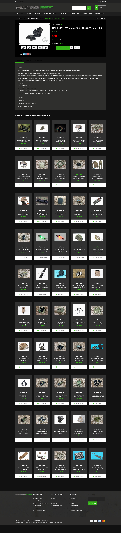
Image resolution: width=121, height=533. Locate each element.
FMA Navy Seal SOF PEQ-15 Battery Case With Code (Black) (42, 396)
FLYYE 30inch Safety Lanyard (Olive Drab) (60, 177)
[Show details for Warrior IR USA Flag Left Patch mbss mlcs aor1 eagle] (79, 274)
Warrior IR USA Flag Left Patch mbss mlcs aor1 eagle (79, 287)
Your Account (38, 505)
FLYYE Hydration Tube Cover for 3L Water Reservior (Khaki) (97, 433)
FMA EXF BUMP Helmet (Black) (60, 432)
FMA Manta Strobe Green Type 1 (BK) (79, 359)
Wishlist (73, 508)
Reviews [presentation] (28, 61)
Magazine (38, 13)
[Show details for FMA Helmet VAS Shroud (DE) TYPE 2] (79, 419)
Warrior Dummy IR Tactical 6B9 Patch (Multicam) (60, 323)
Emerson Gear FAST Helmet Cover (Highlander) (23, 360)
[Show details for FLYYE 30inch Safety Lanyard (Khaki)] (97, 128)
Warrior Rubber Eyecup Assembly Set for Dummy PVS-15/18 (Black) (60, 361)
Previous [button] (19, 48)
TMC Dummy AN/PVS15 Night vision (23, 140)
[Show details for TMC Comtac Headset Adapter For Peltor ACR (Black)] (79, 310)
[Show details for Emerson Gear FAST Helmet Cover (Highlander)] (23, 346)
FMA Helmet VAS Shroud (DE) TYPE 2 (79, 432)
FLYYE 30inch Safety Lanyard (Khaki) (97, 140)
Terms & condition (57, 505)
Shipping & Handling (40, 510)
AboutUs (37, 513)
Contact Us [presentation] (38, 61)
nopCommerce (58, 522)
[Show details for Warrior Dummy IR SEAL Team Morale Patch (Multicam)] (42, 310)
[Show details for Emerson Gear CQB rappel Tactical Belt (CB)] (23, 456)
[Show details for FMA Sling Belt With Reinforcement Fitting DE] (97, 237)
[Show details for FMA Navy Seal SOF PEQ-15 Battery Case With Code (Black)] (42, 383)
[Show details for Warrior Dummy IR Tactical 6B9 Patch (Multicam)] (60, 310)
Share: (20, 54)
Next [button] (49, 48)
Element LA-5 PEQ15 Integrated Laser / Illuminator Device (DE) (23, 287)
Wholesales (37, 508)
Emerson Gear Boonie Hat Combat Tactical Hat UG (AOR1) (23, 214)
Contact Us (55, 508)
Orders (72, 503)
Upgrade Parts (75, 13)
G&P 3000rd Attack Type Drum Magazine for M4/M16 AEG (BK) (60, 287)
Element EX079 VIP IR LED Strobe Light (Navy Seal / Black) (23, 251)
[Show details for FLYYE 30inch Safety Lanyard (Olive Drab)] (60, 164)
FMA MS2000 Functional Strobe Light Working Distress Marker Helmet (60, 396)
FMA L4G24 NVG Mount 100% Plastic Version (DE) (42, 141)
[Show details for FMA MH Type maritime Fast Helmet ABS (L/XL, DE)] (23, 164)
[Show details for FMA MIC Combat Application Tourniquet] (42, 274)
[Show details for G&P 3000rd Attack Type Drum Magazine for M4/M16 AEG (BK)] (60, 274)
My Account (102, 1)
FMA (61, 24)
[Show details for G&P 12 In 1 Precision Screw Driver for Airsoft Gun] (79, 456)
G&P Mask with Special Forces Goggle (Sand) (97, 359)
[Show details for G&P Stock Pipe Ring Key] (97, 456)
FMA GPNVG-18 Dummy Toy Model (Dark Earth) (60, 469)
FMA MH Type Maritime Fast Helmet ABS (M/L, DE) (79, 141)
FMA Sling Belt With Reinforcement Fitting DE (97, 251)
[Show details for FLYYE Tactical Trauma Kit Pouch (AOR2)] (79, 383)
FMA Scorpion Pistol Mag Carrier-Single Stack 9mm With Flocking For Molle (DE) (23, 324)
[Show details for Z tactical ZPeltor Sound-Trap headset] (42, 346)
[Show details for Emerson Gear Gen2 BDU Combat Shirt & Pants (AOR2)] (97, 164)
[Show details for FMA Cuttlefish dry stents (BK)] (23, 383)
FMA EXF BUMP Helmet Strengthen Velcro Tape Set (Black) (97, 396)
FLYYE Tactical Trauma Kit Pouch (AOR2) (79, 395)
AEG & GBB (20, 13)
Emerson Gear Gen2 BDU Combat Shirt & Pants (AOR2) (97, 178)
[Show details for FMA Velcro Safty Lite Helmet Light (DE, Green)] (42, 237)
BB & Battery (99, 13)
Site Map (17, 520)
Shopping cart (74, 505)
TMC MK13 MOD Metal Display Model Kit (97, 213)
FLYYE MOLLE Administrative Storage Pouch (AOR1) (42, 178)
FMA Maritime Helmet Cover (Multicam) (79, 250)
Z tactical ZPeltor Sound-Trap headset (42, 359)
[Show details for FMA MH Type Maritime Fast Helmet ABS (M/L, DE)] (79, 128)
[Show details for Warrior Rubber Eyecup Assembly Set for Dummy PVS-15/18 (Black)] (60, 346)
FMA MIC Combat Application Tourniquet (42, 286)
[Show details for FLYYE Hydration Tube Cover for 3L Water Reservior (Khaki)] (97, 419)
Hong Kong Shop (39, 498)
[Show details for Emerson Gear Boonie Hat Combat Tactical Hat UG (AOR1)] (23, 201)
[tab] (19, 61)
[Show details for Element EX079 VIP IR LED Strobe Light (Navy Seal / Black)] (23, 237)
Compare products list (76, 510)
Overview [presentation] (19, 61)
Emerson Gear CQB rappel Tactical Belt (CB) (23, 468)
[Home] (16, 18)
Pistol (29, 13)
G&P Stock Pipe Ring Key (97, 468)
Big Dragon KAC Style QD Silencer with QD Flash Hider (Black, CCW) (42, 215)
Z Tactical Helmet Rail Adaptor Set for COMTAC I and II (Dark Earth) (42, 470)
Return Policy (38, 501)
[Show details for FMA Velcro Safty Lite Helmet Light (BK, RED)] (60, 237)
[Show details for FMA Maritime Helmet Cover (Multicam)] (79, 237)
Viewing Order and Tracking (41, 503)
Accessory (63, 13)
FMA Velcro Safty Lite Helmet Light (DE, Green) (42, 251)
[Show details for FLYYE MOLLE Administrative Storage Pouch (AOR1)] (42, 164)
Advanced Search (35, 520)
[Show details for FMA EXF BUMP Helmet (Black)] (60, 419)
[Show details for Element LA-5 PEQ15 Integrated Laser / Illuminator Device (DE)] (23, 274)
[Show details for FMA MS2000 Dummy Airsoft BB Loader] (23, 419)
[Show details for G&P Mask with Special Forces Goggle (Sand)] (97, 346)
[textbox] (79, 8)
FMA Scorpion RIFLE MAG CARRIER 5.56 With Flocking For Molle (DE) (97, 287)
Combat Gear (87, 13)
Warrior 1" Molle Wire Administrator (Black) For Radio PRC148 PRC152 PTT (79, 179)
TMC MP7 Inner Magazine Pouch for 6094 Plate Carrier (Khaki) (97, 324)
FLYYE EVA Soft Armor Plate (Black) (60, 213)
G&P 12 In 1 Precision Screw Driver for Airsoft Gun (79, 469)
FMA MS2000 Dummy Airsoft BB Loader (23, 432)
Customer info (74, 498)
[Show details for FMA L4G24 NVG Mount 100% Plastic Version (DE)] (42, 128)
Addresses (73, 501)
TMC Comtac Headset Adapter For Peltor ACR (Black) (79, 323)
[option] (23, 47)
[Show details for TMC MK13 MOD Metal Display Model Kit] (97, 201)
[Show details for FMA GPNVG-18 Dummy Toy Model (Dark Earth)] (60, 456)
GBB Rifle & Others (50, 13)
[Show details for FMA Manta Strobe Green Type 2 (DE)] (79, 201)
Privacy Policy (56, 501)
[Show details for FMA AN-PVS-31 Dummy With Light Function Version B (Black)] (60, 128)
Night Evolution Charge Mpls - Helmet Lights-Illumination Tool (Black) (42, 433)
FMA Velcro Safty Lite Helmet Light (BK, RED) (60, 250)
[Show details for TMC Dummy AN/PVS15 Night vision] (23, 128)
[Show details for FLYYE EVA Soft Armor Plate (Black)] (60, 201)
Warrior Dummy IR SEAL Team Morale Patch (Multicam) (42, 323)
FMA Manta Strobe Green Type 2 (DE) (79, 213)
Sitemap (55, 498)
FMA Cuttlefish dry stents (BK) (23, 395)
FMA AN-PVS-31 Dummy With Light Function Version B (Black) (60, 142)
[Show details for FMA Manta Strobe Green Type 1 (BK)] (79, 346)
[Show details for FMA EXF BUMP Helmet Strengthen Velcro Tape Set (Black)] (97, 383)
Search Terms (25, 520)
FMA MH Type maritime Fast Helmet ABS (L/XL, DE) (23, 178)
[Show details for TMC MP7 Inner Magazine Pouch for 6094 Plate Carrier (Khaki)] (97, 310)
